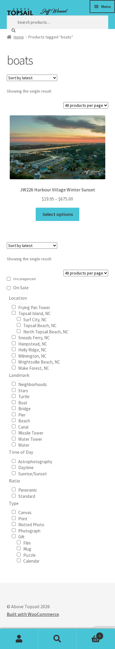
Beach (24, 420)
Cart (89, 633)
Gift (21, 536)
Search (57, 639)
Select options (57, 214)
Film (27, 542)
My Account (19, 639)
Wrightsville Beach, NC (39, 361)
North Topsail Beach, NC (45, 331)
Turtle (23, 396)
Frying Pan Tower (34, 307)
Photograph (29, 530)
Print (22, 518)
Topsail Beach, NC (40, 325)
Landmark (19, 375)
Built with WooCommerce (33, 614)
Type (14, 503)
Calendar (31, 560)
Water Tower (30, 438)
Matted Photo (31, 524)
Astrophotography (35, 461)
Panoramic (27, 489)
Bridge (24, 408)
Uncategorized (24, 279)
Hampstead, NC (32, 343)
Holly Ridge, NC (32, 349)
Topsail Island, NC (34, 313)
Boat (22, 402)
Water (23, 444)
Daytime (26, 467)
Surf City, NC (35, 319)
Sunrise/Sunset (32, 473)
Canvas (25, 512)
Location (18, 298)
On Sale (21, 287)
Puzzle (29, 554)
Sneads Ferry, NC (34, 337)
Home (19, 37)
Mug (27, 548)
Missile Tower (30, 432)
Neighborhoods (32, 384)
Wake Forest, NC (33, 367)
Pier (22, 414)
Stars (23, 390)
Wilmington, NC (32, 355)
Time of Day (21, 452)
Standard (26, 495)
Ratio (14, 481)
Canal (23, 426)
